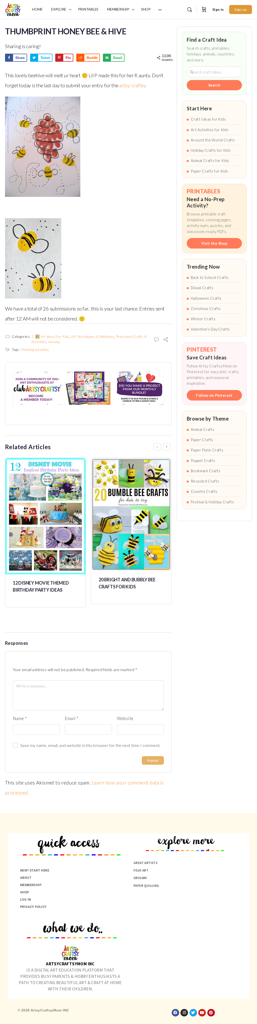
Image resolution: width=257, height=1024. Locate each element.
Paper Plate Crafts (207, 450)
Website (125, 718)
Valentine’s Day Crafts (210, 329)
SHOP (24, 892)
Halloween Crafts (206, 298)
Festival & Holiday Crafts (212, 502)
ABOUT (25, 878)
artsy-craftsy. (133, 85)
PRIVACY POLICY (33, 907)
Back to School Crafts (209, 277)
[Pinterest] (211, 1012)
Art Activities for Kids (209, 129)
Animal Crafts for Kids (210, 160)
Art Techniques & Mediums (92, 336)
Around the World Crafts (213, 140)
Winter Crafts (203, 319)
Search (214, 85)
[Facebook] (175, 1012)
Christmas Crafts (206, 308)
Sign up (240, 9)
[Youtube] (202, 1012)
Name (20, 718)
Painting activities (35, 349)
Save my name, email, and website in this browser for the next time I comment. (90, 745)
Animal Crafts (202, 429)
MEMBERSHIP (30, 885)
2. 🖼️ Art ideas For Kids (50, 336)
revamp (54, 342)
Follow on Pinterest (214, 395)
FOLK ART (141, 870)
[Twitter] (193, 1012)
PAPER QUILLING (146, 886)
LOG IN (25, 899)
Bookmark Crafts (205, 470)
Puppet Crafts (203, 460)
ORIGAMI (140, 878)
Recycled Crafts (205, 481)
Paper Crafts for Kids (209, 171)
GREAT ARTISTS (145, 863)
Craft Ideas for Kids (208, 119)
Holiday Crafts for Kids (211, 150)
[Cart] (204, 9)
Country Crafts (204, 491)
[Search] (189, 10)
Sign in (218, 9)
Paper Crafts (202, 439)
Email (71, 718)
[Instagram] (184, 1012)
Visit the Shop (214, 243)
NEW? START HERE (34, 870)
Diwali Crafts (202, 287)
